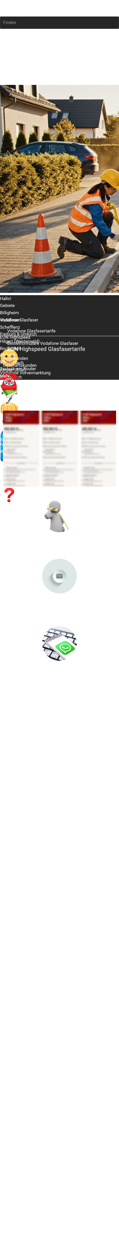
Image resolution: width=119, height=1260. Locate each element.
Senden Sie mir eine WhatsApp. (59, 674)
